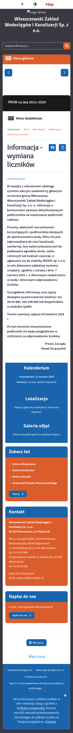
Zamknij (50, 722)
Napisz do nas (20, 615)
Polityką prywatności (31, 708)
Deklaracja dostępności (20, 670)
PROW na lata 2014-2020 (27, 102)
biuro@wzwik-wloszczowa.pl (35, 607)
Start (26, 129)
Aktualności (38, 129)
